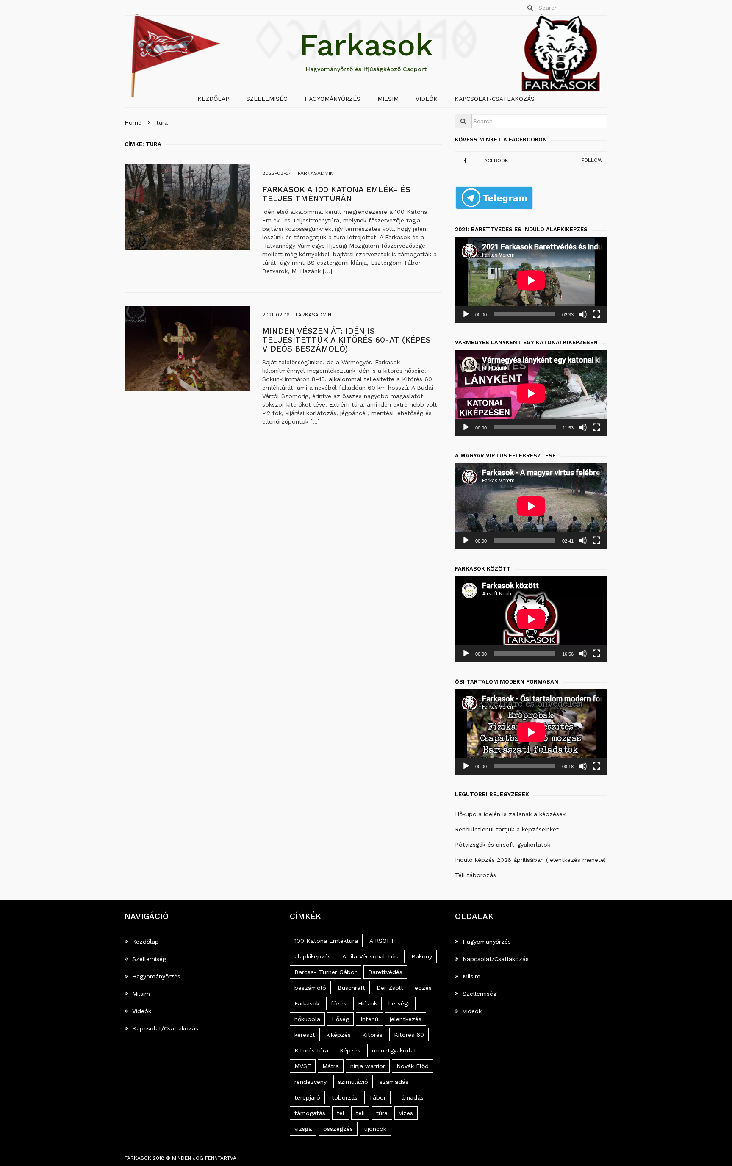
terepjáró (307, 1097)
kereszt (304, 1034)
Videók (427, 98)
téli (360, 1113)
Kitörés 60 (409, 1034)
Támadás (410, 1097)
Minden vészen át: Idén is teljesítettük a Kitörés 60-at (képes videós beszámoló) (346, 340)
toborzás (345, 1097)
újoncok (375, 1128)
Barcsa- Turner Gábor (325, 972)
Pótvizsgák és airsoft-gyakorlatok (502, 844)
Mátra (330, 1066)
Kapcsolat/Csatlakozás (495, 98)
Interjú (369, 1019)
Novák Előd (412, 1066)
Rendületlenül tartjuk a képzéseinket (507, 829)
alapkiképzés (312, 956)
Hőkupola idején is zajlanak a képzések (510, 814)
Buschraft (351, 987)
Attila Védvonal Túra (371, 956)
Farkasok (366, 45)
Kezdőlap (213, 98)
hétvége (399, 1003)
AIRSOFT (382, 940)
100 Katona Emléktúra (326, 940)
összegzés (338, 1128)
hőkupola (307, 1019)
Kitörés (372, 1034)
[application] (531, 280)
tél (340, 1113)
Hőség (340, 1019)
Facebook (495, 160)
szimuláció (353, 1081)
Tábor (377, 1097)
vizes (406, 1113)
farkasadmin (315, 173)
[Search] (530, 8)
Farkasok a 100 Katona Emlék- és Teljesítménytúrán (336, 194)
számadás (394, 1081)
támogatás (309, 1113)
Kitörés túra (311, 1050)
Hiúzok (367, 1003)
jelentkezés (405, 1019)
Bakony (421, 956)
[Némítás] (583, 314)
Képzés (350, 1050)
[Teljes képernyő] (596, 314)
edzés (423, 987)
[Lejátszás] (466, 314)
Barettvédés (385, 972)
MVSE (302, 1066)
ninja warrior (367, 1066)
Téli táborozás (475, 875)
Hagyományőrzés (332, 98)
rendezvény (310, 1081)
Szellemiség (267, 98)
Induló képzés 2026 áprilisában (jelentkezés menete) (530, 859)
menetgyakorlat (394, 1050)
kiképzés (339, 1034)
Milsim (388, 98)
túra (382, 1113)
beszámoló (310, 987)
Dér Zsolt (390, 987)
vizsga (303, 1128)
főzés (339, 1003)
